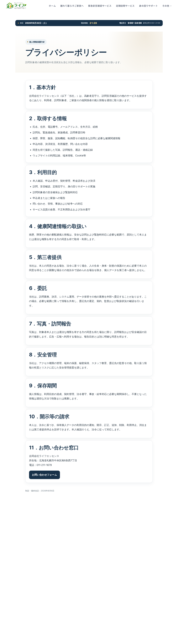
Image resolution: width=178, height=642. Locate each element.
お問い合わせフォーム (44, 474)
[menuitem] (53, 5)
